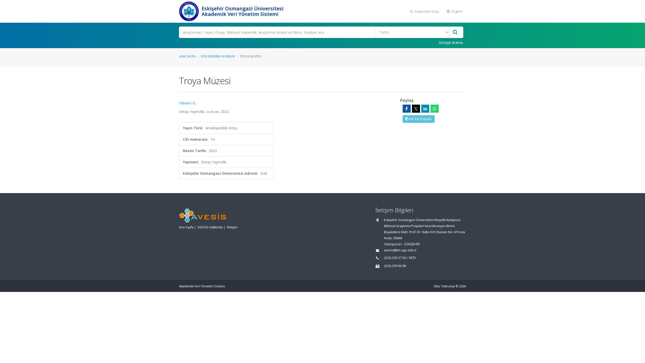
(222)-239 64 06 (395, 266)
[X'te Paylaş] (416, 109)
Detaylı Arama (451, 42)
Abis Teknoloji (444, 286)
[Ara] (455, 32)
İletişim (232, 227)
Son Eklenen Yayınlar (218, 56)
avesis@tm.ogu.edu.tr (400, 250)
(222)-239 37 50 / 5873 (400, 258)
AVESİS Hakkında (210, 227)
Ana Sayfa (187, 56)
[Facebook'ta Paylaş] (407, 109)
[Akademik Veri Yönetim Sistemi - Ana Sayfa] (189, 11)
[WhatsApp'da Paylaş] (435, 109)
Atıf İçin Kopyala (420, 119)
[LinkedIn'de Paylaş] (425, 109)
